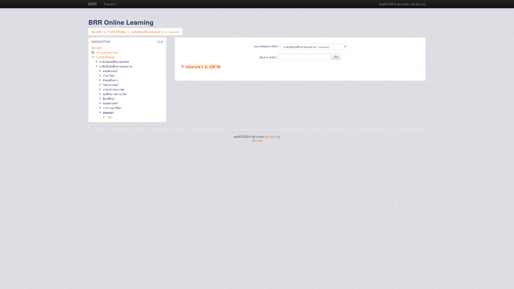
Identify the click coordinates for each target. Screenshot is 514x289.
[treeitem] (127, 48)
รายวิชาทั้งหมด (105, 57)
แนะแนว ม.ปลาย (202, 66)
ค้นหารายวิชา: (269, 57)
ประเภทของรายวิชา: (266, 46)
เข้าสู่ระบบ (418, 4)
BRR (92, 4)
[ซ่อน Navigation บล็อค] (159, 42)
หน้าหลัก (96, 48)
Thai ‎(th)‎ (109, 4)
